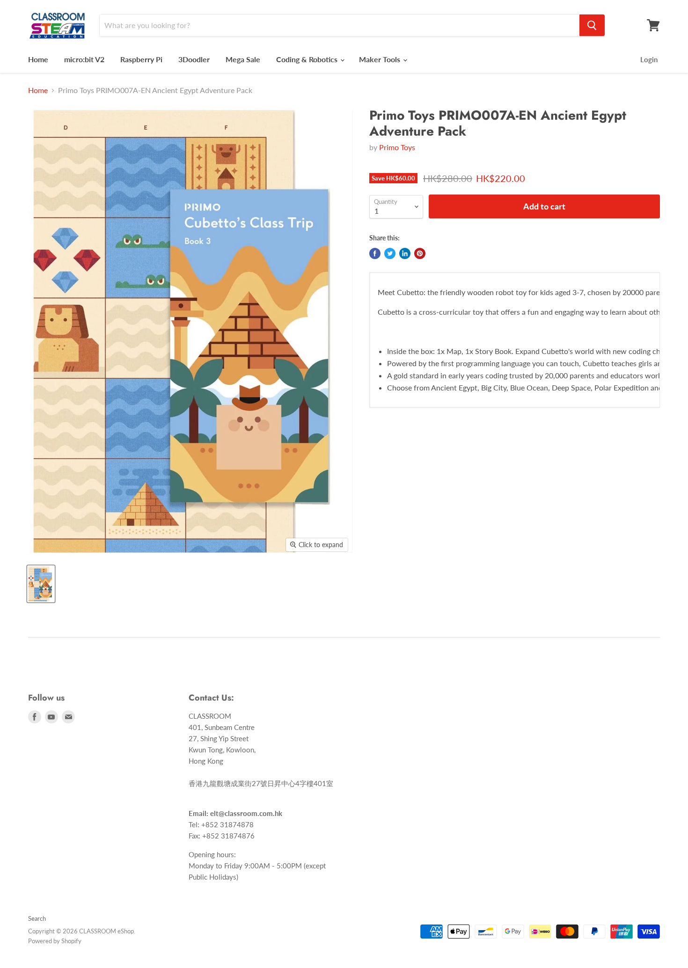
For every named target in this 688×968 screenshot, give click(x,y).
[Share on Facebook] (375, 253)
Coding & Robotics (307, 59)
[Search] (592, 25)
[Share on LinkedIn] (404, 253)
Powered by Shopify (54, 941)
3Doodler (194, 59)
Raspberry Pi (141, 59)
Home (38, 59)
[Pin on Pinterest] (419, 253)
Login (649, 59)
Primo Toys (397, 147)
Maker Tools (380, 59)
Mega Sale (243, 59)
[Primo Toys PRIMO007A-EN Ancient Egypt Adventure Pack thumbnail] (41, 583)
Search (37, 918)
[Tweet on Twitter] (389, 253)
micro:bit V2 (84, 59)
